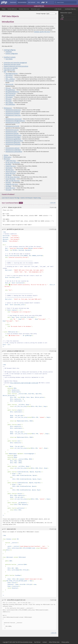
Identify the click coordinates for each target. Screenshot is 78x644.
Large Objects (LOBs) (9, 70)
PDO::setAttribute (10, 104)
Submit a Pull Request (26, 198)
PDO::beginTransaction (11, 73)
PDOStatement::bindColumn (13, 110)
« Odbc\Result (57, 9)
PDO (5, 71)
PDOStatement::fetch (11, 131)
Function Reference (12, 9)
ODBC (62, 17)
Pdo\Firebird (8, 168)
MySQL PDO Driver (10, 173)
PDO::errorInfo (9, 84)
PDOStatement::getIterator (12, 142)
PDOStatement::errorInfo (12, 126)
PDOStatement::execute (12, 130)
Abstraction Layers (35, 9)
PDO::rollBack (9, 102)
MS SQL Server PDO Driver (12, 162)
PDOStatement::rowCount (12, 148)
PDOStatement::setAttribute (13, 150)
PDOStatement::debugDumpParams (15, 120)
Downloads (13, 2)
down (6, 207)
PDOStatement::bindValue (12, 113)
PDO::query (8, 99)
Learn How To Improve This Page (10, 198)
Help (38, 2)
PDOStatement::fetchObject (13, 137)
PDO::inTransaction (10, 93)
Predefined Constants (9, 57)
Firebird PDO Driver (10, 166)
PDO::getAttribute (10, 90)
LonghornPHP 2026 (39, 6)
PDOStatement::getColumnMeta (14, 140)
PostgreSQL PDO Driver (11, 184)
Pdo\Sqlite (8, 189)
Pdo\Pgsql (8, 186)
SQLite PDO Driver (10, 188)
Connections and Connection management (15, 62)
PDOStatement (8, 108)
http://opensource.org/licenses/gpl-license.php (24, 382)
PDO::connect (9, 77)
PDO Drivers (7, 159)
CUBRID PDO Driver (10, 160)
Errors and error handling (10, 68)
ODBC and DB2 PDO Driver (12, 180)
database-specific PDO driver (42, 31)
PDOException (7, 157)
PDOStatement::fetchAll (12, 133)
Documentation (22, 2)
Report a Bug (37, 198)
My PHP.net (37, 642)
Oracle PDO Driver (10, 179)
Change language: (41, 13)
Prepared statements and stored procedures (16, 66)
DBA (62, 15)
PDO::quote (8, 100)
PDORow (6, 155)
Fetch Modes (8, 59)
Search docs (60, 2)
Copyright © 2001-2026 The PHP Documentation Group (17, 642)
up (2, 207)
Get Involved (31, 2)
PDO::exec (8, 88)
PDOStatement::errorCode (12, 122)
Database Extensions (24, 9)
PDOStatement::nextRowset (13, 144)
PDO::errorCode (9, 80)
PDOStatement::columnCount (13, 119)
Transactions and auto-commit (12, 64)
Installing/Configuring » (70, 9)
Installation (8, 51)
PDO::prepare (9, 97)
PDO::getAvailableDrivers (12, 91)
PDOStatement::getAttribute (13, 139)
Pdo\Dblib (8, 164)
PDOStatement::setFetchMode (13, 151)
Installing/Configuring (9, 50)
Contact (45, 642)
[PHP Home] (4, 2)
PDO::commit (9, 75)
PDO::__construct (10, 79)
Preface (4, 9)
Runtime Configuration (11, 53)
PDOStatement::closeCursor (13, 115)
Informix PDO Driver (10, 171)
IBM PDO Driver (9, 169)
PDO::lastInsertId (10, 95)
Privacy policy (65, 642)
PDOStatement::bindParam (12, 111)
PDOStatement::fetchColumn (13, 135)
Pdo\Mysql (8, 175)
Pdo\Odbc (8, 182)
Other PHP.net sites (54, 642)
